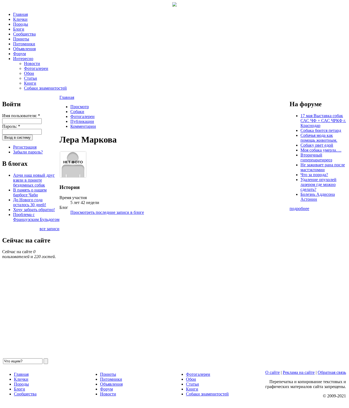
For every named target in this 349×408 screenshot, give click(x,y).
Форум (19, 53)
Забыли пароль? (28, 152)
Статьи (30, 78)
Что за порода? (314, 174)
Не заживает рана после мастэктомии (322, 167)
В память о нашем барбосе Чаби (30, 192)
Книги (30, 83)
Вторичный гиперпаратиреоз (316, 157)
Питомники (24, 44)
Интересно (23, 58)
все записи (49, 228)
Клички (20, 19)
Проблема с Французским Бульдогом (36, 217)
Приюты (21, 39)
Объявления (24, 48)
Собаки (77, 111)
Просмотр (79, 106)
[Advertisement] (174, 288)
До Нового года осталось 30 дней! (29, 202)
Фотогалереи (36, 68)
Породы (20, 24)
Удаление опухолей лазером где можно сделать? (318, 184)
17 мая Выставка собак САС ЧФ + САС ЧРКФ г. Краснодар (323, 120)
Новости (32, 63)
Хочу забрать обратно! (34, 209)
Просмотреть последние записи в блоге (107, 212)
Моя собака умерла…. (320, 150)
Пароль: (11, 126)
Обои (29, 73)
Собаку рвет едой (316, 145)
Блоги (18, 29)
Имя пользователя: (21, 115)
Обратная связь (332, 372)
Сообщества (24, 34)
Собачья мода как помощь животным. (318, 138)
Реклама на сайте (299, 372)
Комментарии (83, 126)
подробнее (299, 208)
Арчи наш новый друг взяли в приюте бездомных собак (34, 180)
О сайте (272, 372)
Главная (20, 14)
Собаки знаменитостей (45, 88)
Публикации (82, 121)
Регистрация (25, 147)
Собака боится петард (320, 130)
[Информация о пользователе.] (73, 176)
